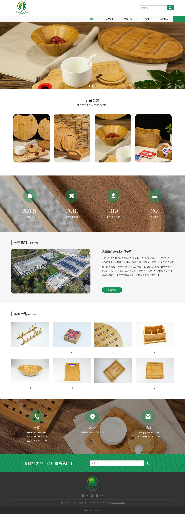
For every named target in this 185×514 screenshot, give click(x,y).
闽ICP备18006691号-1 (92, 510)
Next (172, 55)
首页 (92, 18)
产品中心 (128, 18)
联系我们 (146, 18)
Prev (17, 55)
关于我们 (110, 18)
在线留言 (164, 18)
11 (72, 387)
